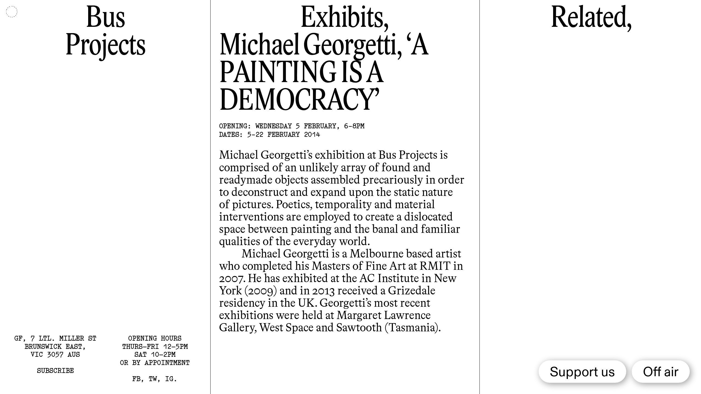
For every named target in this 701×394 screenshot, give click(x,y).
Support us (582, 372)
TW (153, 379)
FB (136, 379)
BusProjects (105, 33)
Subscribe (55, 370)
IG (169, 379)
